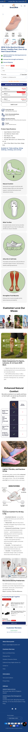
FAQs (4, 668)
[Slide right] (26, 42)
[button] (2, 6)
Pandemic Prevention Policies (10, 659)
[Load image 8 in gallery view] (21, 42)
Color (2, 67)
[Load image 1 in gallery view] (6, 42)
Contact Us (5, 665)
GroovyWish (11, 728)
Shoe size (14, 74)
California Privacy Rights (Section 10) (11, 662)
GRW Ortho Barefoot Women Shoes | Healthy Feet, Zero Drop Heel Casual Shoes (17, 603)
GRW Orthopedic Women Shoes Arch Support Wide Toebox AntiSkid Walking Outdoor (18, 612)
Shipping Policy (6, 656)
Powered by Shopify (18, 728)
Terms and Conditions (8, 677)
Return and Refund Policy (9, 653)
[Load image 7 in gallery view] (14, 42)
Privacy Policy (6, 681)
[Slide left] (1, 42)
